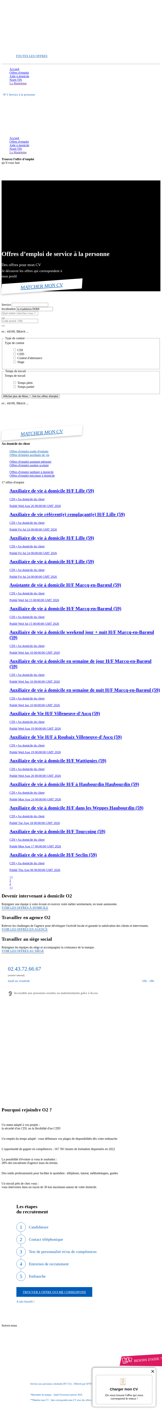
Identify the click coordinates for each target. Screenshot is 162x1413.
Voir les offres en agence (25, 929)
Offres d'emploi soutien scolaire (29, 465)
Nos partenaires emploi (31, 1326)
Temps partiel (25, 386)
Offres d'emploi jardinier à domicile (31, 472)
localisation (9, 309)
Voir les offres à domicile (25, 907)
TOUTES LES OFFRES (31, 56)
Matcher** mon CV (22, 49)
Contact (22, 1322)
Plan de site (24, 1329)
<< (11, 876)
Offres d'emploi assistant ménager (30, 461)
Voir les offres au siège (23, 951)
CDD (20, 354)
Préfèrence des (29, 1364)
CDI (20, 350)
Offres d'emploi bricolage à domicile (32, 475)
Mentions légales (27, 1357)
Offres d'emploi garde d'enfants (28, 451)
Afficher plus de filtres (15, 396)
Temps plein (25, 382)
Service (7, 304)
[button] (81, 343)
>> (11, 887)
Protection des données (31, 1361)
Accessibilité (17, 1368)
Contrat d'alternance (29, 358)
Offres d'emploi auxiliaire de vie (29, 455)
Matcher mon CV (42, 286)
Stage (20, 362)
